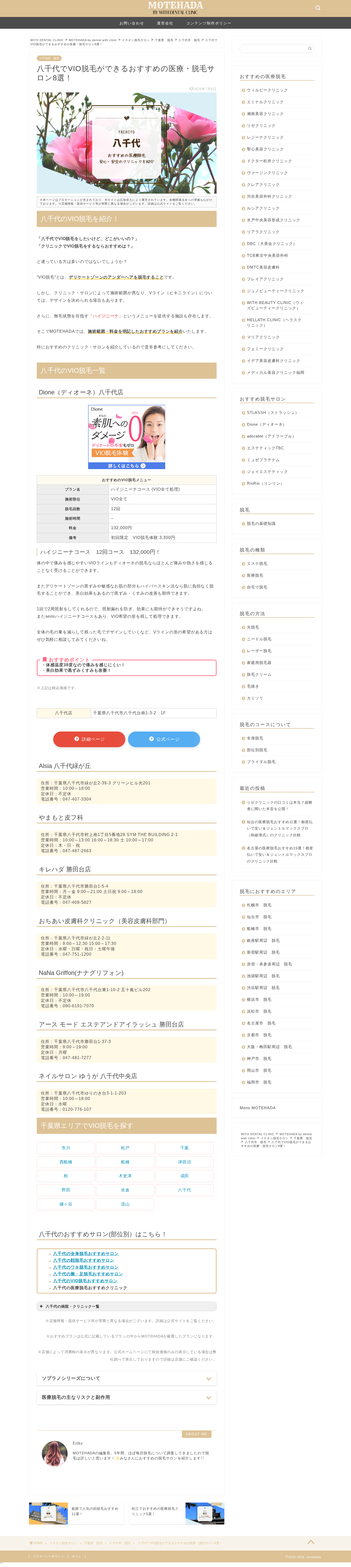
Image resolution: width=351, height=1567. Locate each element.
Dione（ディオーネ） (267, 424)
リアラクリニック (263, 232)
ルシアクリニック (263, 208)
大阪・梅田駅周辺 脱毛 (269, 1046)
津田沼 (184, 1162)
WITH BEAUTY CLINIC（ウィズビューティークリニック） (275, 305)
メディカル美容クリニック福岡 (275, 372)
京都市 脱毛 (259, 1035)
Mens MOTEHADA (258, 1108)
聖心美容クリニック (265, 149)
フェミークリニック (265, 349)
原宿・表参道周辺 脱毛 (269, 964)
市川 (66, 1148)
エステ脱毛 (257, 563)
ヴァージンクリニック (267, 172)
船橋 (125, 1162)
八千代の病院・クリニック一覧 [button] (73, 1306)
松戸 (125, 1148)
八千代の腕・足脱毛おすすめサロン (88, 1274)
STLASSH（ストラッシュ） (273, 412)
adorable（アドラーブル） (271, 436)
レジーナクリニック (265, 137)
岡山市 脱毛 (259, 1070)
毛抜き (253, 686)
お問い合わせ (131, 23)
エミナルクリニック (265, 102)
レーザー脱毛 (259, 651)
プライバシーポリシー (48, 1556)
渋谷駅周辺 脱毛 (263, 987)
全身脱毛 (255, 738)
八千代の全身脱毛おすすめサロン (86, 1253)
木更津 (125, 1176)
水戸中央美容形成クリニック (273, 220)
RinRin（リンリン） (265, 483)
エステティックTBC (265, 448)
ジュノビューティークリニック (275, 291)
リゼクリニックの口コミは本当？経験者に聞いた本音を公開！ (279, 806)
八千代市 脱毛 (49, 58)
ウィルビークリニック (267, 90)
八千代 (184, 1190)
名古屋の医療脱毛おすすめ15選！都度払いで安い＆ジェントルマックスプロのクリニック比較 (280, 854)
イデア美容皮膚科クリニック (273, 360)
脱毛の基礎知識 (261, 523)
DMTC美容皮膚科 (263, 267)
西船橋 (66, 1162)
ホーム (76, 1556)
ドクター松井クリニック (269, 161)
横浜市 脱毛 (259, 999)
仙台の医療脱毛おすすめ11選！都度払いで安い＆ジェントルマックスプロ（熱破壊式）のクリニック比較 (280, 828)
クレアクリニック (263, 184)
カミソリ (255, 698)
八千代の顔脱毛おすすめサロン (83, 1260)
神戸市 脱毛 (259, 1058)
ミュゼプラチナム (263, 460)
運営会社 (165, 23)
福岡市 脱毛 (259, 1082)
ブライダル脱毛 (261, 761)
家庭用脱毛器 (259, 662)
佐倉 (125, 1190)
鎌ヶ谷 (66, 1204)
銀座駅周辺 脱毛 (263, 940)
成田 (184, 1176)
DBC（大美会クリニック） (272, 243)
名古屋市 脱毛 (261, 1023)
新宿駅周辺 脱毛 (263, 952)
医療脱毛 (255, 575)
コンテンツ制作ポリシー (209, 23)
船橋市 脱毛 (259, 928)
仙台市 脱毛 (259, 917)
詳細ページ (92, 739)
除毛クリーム (259, 674)
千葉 (184, 1148)
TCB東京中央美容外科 (267, 255)
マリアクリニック (263, 337)
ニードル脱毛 (259, 639)
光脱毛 (253, 627)
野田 (66, 1190)
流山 (125, 1204)
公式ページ (167, 739)
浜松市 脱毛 (259, 1011)
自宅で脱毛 (257, 587)
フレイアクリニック (265, 279)
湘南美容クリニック (265, 113)
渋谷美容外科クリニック (269, 196)
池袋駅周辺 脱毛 (263, 976)
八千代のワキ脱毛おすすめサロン (86, 1267)
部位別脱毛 (257, 750)
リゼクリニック (261, 125)
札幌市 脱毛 (259, 905)
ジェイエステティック (267, 471)
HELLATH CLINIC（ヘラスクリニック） (274, 322)
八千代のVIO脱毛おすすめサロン (85, 1281)
